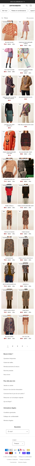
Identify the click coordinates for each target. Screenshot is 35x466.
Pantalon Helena (9, 231)
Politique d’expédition (25, 459)
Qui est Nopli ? (8, 401)
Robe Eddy (26, 310)
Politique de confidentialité (11, 416)
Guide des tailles (8, 362)
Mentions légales (8, 420)
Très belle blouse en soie (25, 124)
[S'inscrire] (27, 432)
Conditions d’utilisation (12, 459)
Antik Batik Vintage (12, 456)
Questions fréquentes (10, 358)
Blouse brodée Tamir (25, 152)
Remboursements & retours (11, 366)
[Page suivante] (27, 346)
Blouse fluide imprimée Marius (26, 70)
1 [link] (7, 346)
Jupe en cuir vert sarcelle (9, 125)
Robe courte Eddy (9, 310)
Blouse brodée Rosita (25, 97)
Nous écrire (7, 374)
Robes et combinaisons (19, 10)
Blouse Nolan (9, 42)
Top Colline (25, 336)
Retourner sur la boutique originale (13, 397)
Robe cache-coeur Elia (26, 258)
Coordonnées (13, 462)
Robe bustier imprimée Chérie (25, 43)
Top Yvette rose (9, 69)
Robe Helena (25, 231)
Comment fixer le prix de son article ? (14, 393)
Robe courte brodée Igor (26, 205)
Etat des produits (8, 370)
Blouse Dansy (9, 336)
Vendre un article (8, 385)
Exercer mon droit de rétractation (13, 389)
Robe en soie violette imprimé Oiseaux (9, 98)
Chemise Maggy (25, 179)
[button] (4, 6)
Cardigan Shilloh (9, 179)
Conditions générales (10, 412)
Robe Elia (25, 284)
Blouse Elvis (9, 258)
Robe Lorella (9, 205)
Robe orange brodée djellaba (9, 152)
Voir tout (4, 10)
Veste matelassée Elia (9, 284)
